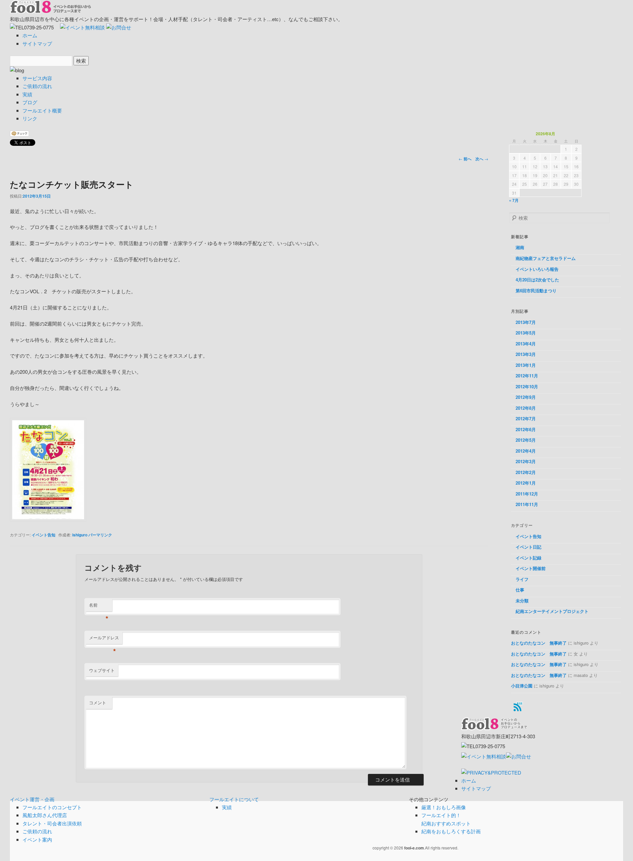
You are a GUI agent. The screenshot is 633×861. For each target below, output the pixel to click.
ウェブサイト (102, 670)
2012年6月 (526, 429)
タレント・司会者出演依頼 (52, 823)
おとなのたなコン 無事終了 (539, 643)
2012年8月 (526, 408)
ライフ (522, 579)
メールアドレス (104, 639)
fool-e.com (414, 848)
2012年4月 (526, 451)
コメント (97, 702)
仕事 (520, 590)
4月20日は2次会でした (537, 279)
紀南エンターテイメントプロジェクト (552, 611)
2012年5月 (526, 440)
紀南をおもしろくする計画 (451, 831)
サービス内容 (37, 78)
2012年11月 (527, 375)
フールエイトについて (234, 799)
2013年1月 (526, 365)
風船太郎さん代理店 (44, 815)
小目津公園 (521, 686)
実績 (27, 94)
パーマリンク (100, 535)
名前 (98, 606)
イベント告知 (43, 535)
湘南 (520, 247)
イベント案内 (37, 839)
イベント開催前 (531, 568)
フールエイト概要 (42, 110)
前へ (465, 159)
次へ (481, 159)
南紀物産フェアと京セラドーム (546, 258)
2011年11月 (527, 504)
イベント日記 (528, 547)
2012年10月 (527, 386)
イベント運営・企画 (32, 799)
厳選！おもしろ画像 (443, 807)
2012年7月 (526, 418)
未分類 (522, 600)
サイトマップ (37, 43)
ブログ (29, 102)
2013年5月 (526, 333)
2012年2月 (526, 472)
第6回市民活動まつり (536, 290)
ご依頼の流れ (37, 85)
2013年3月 (526, 354)
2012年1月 (526, 483)
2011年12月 (527, 494)
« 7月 (514, 200)
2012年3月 (526, 461)
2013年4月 (526, 343)
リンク (29, 118)
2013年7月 (526, 322)
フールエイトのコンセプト (52, 807)
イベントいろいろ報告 (537, 269)
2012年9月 (526, 397)
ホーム (29, 35)
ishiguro (79, 535)
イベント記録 (528, 558)
